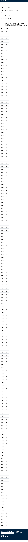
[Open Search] (25, 0)
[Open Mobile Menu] (27, 0)
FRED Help (17, 533)
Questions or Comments (19, 532)
